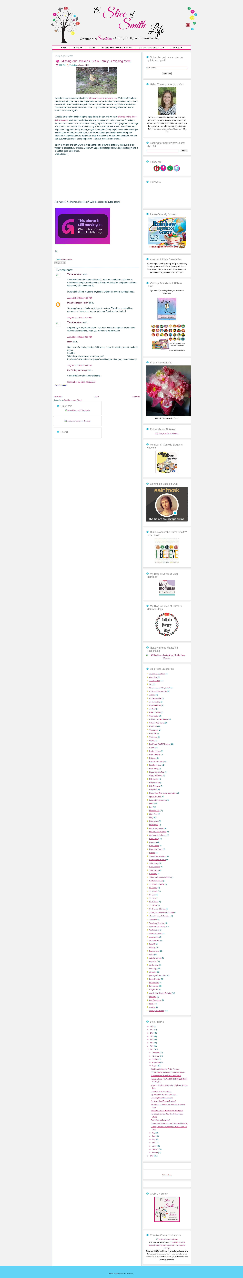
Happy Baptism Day (156, 772)
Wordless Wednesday (157, 926)
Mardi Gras (153, 814)
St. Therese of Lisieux (157, 909)
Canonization (154, 716)
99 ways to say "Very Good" (159, 688)
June (154, 1136)
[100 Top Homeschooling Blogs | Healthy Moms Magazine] (167, 658)
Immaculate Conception (158, 800)
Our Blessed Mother (156, 828)
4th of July (153, 677)
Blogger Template (114, 1273)
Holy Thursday (154, 786)
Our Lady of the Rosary (157, 835)
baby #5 (152, 944)
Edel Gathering (154, 754)
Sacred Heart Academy (157, 856)
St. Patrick (153, 905)
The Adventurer (75, 274)
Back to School (155, 712)
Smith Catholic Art (156, 881)
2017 (152, 1030)
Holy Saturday (154, 783)
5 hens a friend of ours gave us (102, 98)
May (154, 1139)
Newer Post (58, 396)
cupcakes (152, 961)
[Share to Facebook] (64, 263)
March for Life (154, 811)
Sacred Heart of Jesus (157, 860)
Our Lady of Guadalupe (157, 832)
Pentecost (153, 842)
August (155, 1066)
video (70, 260)
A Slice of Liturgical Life (151, 48)
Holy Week (153, 789)
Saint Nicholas (154, 867)
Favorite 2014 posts (156, 761)
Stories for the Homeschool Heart (161, 912)
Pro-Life (152, 853)
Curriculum (153, 737)
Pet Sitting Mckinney (77, 370)
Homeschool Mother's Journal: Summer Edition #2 (169, 1123)
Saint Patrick (154, 870)
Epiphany (152, 758)
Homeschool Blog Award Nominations (163, 793)
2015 (152, 1036)
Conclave (152, 733)
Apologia (152, 709)
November (156, 1056)
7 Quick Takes (154, 681)
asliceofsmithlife (83, 65)
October (155, 1059)
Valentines (153, 919)
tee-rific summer (155, 1000)
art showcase (154, 940)
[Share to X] (61, 263)
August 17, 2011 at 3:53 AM (79, 337)
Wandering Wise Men (157, 923)
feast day (152, 969)
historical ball (154, 983)
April (154, 1143)
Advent (152, 695)
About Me (77, 48)
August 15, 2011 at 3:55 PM (79, 317)
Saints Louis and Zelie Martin (160, 877)
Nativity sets (154, 821)
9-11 (151, 684)
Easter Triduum (155, 751)
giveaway (152, 972)
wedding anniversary (156, 1011)
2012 (152, 1046)
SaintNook (153, 874)
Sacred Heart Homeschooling (117, 48)
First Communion (155, 765)
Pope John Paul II (156, 849)
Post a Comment (61, 385)
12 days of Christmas (157, 674)
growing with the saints (157, 976)
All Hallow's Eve (155, 698)
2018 (152, 1026)
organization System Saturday (160, 993)
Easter (151, 747)
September (156, 1063)
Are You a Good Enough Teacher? (163, 1101)
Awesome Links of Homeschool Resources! (167, 1111)
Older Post (136, 396)
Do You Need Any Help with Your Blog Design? (168, 1072)
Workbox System (155, 933)
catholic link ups (155, 958)
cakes (151, 955)
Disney (151, 740)
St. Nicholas (153, 902)
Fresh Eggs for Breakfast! (160, 1120)
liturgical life (153, 990)
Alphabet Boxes (155, 705)
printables (152, 997)
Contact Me (176, 48)
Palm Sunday (154, 839)
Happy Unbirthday (155, 775)
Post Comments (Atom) (73, 400)
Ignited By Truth (155, 797)
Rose (70, 342)
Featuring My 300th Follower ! (162, 1098)
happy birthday (154, 979)
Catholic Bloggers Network (159, 719)
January (155, 1153)
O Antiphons (153, 825)
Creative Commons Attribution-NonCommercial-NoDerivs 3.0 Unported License (167, 1245)
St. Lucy (152, 895)
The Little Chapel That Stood (159, 916)
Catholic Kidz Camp (156, 723)
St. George (153, 888)
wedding (152, 1007)
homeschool (153, 986)
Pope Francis (154, 846)
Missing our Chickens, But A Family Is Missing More (96, 61)
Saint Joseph (154, 863)
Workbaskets (154, 930)
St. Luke (152, 898)
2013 (152, 1043)
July (153, 1133)
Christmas (153, 726)
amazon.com (154, 937)
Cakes (92, 48)
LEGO (151, 804)
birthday (152, 947)
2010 (152, 1156)
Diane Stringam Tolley (78, 303)
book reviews (154, 951)
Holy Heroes (153, 779)
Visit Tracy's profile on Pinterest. (167, 434)
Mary (151, 818)
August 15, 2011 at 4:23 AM (79, 298)
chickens (64, 260)
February (155, 1149)
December (156, 1053)
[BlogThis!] (58, 263)
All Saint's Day (154, 702)
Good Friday (153, 769)
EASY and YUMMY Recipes (159, 744)
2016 (152, 1033)
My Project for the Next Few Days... (164, 1095)
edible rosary (154, 965)
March (154, 1146)
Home (63, 48)
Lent (151, 807)
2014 (152, 1040)
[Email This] (55, 263)
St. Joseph (153, 891)
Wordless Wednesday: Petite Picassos (165, 1069)
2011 (152, 1049)
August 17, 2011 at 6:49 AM (79, 365)
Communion (153, 730)
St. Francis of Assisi (156, 884)
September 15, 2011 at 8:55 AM (81, 382)
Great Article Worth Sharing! (161, 1091)
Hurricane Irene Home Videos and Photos (166, 1076)
